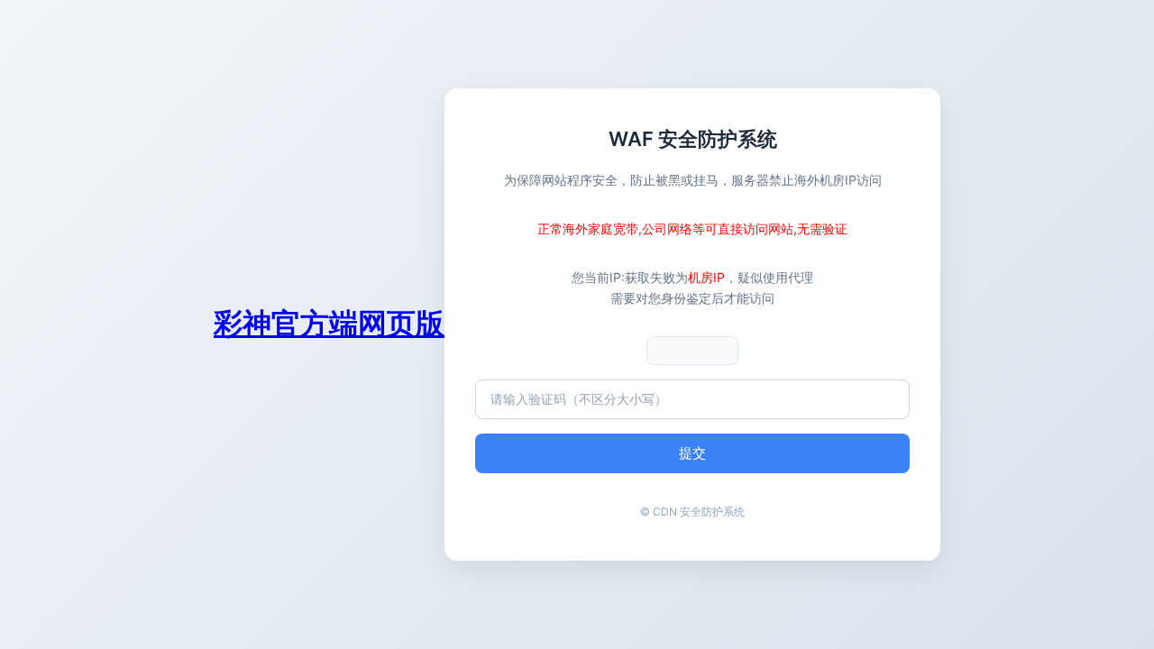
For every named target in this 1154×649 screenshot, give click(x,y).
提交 (692, 453)
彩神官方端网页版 (329, 323)
